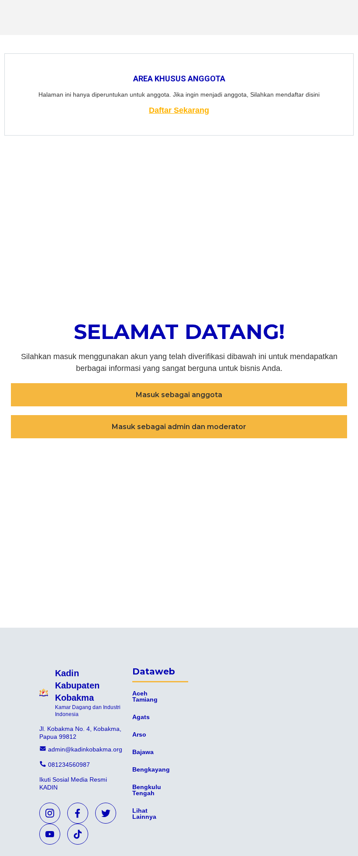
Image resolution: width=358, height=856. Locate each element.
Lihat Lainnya (144, 813)
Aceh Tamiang (145, 696)
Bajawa (143, 751)
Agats (141, 716)
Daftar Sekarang (179, 110)
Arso (139, 734)
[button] (179, 394)
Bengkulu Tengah (146, 790)
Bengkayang (151, 769)
